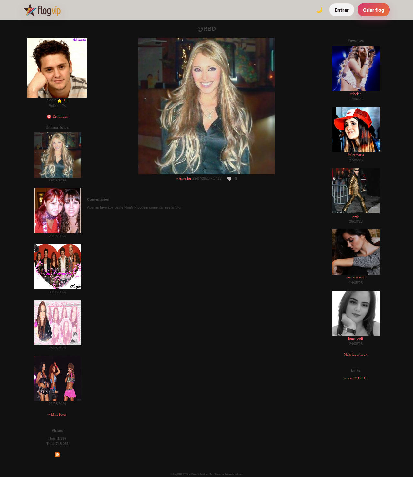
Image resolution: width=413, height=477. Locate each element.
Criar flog (373, 10)
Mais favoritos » (356, 354)
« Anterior (183, 178)
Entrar (342, 10)
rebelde (355, 94)
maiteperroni (355, 277)
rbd (65, 100)
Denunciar (60, 116)
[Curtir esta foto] (229, 178)
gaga (355, 216)
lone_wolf (355, 338)
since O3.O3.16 (356, 378)
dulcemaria (356, 155)
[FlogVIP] (42, 9)
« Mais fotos (57, 414)
